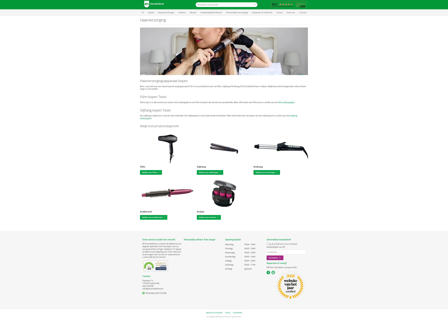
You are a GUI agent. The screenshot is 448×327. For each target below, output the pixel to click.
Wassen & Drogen (166, 12)
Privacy (227, 313)
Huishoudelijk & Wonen (211, 12)
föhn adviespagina (286, 102)
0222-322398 (147, 286)
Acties (279, 12)
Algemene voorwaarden (214, 313)
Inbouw (193, 12)
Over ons (291, 12)
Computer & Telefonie (262, 12)
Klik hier (270, 267)
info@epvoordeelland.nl (152, 288)
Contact (303, 12)
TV (142, 12)
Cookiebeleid (237, 313)
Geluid (151, 12)
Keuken (182, 12)
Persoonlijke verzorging (237, 12)
